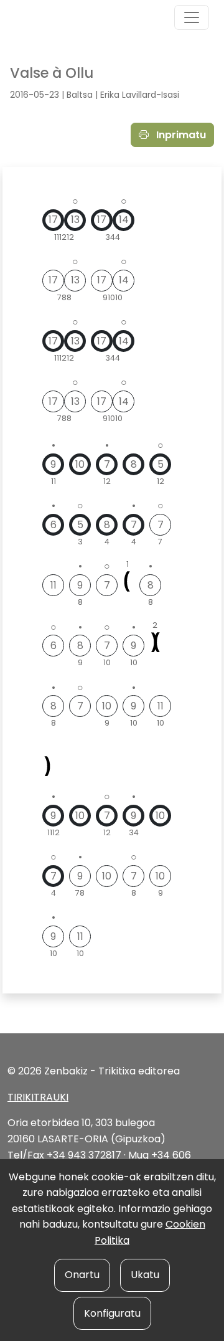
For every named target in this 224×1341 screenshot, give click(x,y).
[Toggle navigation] (191, 17)
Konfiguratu (112, 1313)
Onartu (82, 1275)
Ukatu (145, 1275)
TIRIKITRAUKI (37, 1097)
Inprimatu (180, 135)
